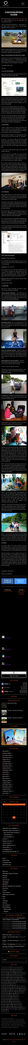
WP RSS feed (14, 951)
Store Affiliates (6, 907)
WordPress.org (7, 864)
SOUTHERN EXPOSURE (10, 851)
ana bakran (18, 970)
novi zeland (5, 994)
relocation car (6, 1002)
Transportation (8, 834)
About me (5, 871)
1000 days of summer (7, 970)
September (7, 770)
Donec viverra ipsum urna (19, 1018)
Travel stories (6, 892)
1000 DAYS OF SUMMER (10, 828)
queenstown (5, 1000)
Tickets (4, 890)
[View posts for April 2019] (4, 802)
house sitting (5, 984)
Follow (24, 687)
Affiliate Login (7, 909)
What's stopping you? (8, 845)
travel (4, 1008)
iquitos (13, 984)
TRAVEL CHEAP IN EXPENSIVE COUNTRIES (21, 593)
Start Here (5, 888)
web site (14, 59)
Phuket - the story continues (15, 717)
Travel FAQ (6, 847)
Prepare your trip (7, 841)
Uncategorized (7, 849)
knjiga (15, 986)
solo (10, 1005)
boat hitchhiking (20, 973)
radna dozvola (15, 1000)
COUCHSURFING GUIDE (19, 921)
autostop (11, 973)
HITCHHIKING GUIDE (7, 591)
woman (22, 1008)
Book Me (5, 875)
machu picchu (15, 989)
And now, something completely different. (14, 946)
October (6, 768)
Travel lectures (7, 843)
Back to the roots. (12, 703)
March (6, 778)
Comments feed (7, 862)
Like (25, 683)
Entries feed (6, 860)
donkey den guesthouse (15, 976)
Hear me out (6, 879)
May (5, 776)
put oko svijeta (6, 997)
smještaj (4, 1005)
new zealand (20, 992)
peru (11, 994)
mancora (23, 989)
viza (18, 1008)
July (5, 772)
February (7, 753)
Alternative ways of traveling (10, 830)
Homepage (6, 882)
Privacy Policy (10, 1039)
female (4, 978)
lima (3, 989)
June (5, 774)
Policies (5, 903)
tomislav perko (17, 1005)
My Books (5, 884)
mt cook (13, 992)
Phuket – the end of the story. (10, 937)
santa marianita (16, 1002)
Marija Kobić (5, 992)
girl (9, 978)
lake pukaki (21, 986)
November (7, 757)
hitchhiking (13, 981)
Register (6, 911)
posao (16, 994)
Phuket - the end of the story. (15, 710)
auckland (4, 973)
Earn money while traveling (11, 832)
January (6, 761)
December (7, 755)
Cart (4, 898)
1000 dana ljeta (6, 968)
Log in (4, 858)
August (6, 759)
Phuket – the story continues (10, 940)
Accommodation (8, 836)
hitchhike (21, 978)
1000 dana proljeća (17, 968)
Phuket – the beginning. (9, 944)
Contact (5, 877)
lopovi (8, 989)
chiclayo (4, 976)
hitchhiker (5, 981)
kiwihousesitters (6, 986)
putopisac (14, 997)
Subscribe (23, 691)
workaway (5, 1010)
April (5, 751)
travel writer (11, 1008)
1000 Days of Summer (9, 894)
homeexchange (22, 981)
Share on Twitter (20, 581)
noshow (5, 839)
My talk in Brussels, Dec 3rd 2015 (12, 886)
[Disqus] (14, 616)
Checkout (5, 900)
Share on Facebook (7, 581)
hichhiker (14, 978)
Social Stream (6, 905)
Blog (4, 896)
